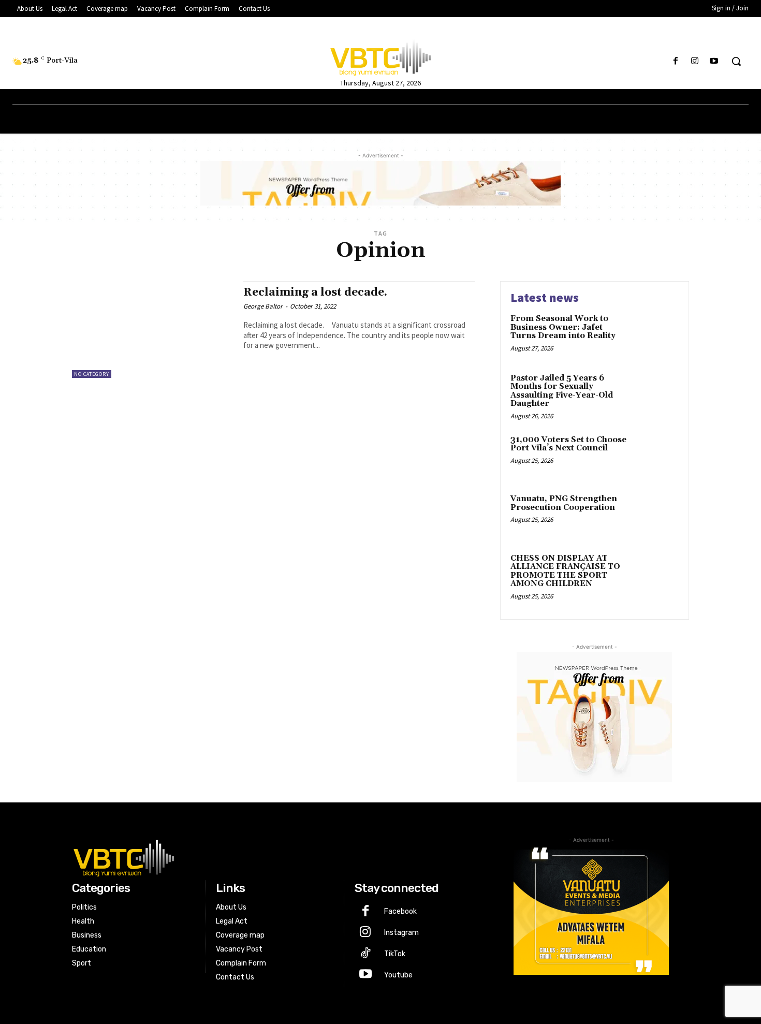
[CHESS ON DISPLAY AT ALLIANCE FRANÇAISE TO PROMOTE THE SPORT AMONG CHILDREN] (657, 574)
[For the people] (380, 56)
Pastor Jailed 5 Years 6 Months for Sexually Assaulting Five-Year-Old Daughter (561, 391)
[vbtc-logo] (275, 856)
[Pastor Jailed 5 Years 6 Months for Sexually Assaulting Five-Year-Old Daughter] (657, 394)
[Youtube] (714, 61)
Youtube (398, 975)
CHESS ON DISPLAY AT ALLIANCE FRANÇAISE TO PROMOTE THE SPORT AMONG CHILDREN (565, 571)
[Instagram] (695, 61)
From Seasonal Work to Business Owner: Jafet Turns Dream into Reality (563, 327)
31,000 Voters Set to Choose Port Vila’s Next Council (568, 444)
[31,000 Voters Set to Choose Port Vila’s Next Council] (657, 456)
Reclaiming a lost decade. (315, 292)
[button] (736, 61)
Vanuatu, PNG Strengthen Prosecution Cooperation (563, 503)
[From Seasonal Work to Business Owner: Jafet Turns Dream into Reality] (657, 335)
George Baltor (263, 306)
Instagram (401, 932)
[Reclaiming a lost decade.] (152, 329)
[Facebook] (675, 61)
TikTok (394, 953)
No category (91, 374)
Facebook (400, 911)
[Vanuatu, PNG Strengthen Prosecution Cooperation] (657, 515)
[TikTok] (365, 954)
